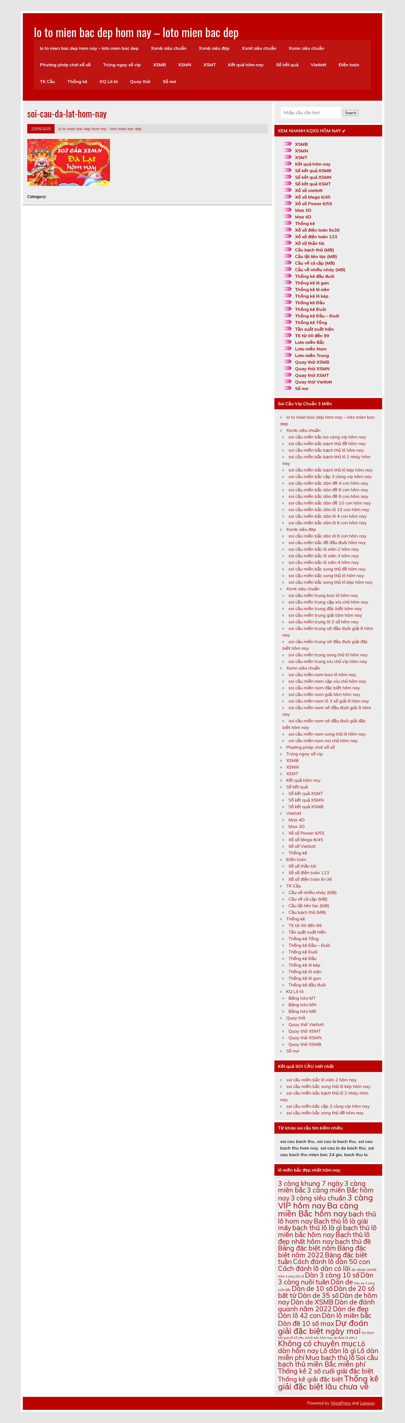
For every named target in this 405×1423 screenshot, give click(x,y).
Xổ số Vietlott (302, 846)
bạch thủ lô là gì (317, 1227)
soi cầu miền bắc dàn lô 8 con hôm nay (327, 536)
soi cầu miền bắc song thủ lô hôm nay (326, 575)
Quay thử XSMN (312, 368)
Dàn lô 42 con (299, 1315)
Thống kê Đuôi (310, 309)
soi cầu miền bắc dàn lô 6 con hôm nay (327, 522)
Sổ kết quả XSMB (313, 170)
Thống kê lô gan (312, 283)
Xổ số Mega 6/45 (313, 197)
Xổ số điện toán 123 (316, 236)
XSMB (159, 64)
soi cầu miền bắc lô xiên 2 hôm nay (323, 549)
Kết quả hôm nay (246, 64)
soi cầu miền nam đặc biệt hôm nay (324, 687)
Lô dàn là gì (338, 1350)
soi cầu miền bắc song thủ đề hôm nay (327, 569)
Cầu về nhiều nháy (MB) (320, 269)
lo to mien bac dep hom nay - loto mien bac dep (99, 128)
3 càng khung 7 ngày (310, 1183)
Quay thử (140, 81)
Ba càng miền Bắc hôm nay (318, 1209)
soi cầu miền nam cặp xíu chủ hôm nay (327, 681)
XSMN (184, 64)
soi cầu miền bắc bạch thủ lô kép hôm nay (330, 470)
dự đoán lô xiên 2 (345, 1338)
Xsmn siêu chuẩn (306, 48)
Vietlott (318, 64)
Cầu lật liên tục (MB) (316, 256)
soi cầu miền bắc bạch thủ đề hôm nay (327, 443)
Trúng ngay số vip (122, 64)
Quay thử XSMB (312, 362)
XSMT (210, 64)
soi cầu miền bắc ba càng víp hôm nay (327, 437)
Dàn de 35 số (318, 1295)
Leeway (367, 1403)
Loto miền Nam (310, 349)
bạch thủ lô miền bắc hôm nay (327, 1231)
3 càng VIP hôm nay (325, 1201)
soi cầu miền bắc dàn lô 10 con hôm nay (328, 509)
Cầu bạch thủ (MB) (314, 250)
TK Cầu (47, 81)
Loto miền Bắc (309, 342)
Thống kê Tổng (311, 322)
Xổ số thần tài (309, 243)
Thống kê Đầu (310, 302)
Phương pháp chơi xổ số (65, 64)
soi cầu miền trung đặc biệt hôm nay (325, 608)
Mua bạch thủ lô (330, 1357)
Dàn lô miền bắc (346, 1315)
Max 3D (303, 210)
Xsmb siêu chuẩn (169, 48)
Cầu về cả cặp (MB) (315, 263)
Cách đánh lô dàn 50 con (331, 1261)
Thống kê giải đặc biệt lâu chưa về (328, 1382)
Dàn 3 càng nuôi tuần (325, 1278)
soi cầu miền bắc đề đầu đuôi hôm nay (327, 542)
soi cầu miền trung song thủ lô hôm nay (328, 654)
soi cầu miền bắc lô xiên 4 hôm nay (323, 562)
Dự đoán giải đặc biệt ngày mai (323, 1327)
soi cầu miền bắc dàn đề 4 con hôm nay (328, 483)
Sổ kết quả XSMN (313, 177)
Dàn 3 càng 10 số (332, 1275)
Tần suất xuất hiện (314, 329)
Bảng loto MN (302, 1004)
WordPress (341, 1403)
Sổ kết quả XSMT (313, 184)
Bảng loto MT (302, 998)
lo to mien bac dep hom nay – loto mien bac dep (136, 31)
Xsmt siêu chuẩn (259, 48)
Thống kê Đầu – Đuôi (317, 316)
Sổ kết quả (287, 64)
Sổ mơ (169, 81)
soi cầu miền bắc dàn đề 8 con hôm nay (328, 496)
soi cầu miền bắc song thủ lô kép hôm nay (330, 582)
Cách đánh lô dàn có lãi (314, 1268)
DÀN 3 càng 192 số (291, 1276)
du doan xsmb (364, 1269)
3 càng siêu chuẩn (318, 1198)
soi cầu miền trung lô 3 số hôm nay (323, 621)
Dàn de (342, 1281)
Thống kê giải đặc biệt (310, 1379)
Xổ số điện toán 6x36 (317, 230)
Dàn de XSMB (312, 1302)
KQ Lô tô (109, 81)
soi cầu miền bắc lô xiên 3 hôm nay (323, 555)
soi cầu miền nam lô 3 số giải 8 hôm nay (328, 701)
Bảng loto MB (302, 1011)
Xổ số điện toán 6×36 (310, 879)
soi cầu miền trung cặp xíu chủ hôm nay (328, 602)
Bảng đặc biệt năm (307, 1248)
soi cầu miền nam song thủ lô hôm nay (327, 734)
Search (350, 113)
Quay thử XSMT (312, 375)
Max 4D (303, 217)
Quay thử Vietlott (313, 382)
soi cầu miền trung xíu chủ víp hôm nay (327, 661)
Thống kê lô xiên (312, 289)
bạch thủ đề (353, 1241)
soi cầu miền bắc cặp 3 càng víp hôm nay (330, 476)
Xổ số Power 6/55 (313, 203)
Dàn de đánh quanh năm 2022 (326, 1305)
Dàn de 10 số (312, 1288)
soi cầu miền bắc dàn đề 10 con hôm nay (329, 503)
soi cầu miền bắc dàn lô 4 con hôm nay (327, 516)
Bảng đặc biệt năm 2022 (322, 1251)
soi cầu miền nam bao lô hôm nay (322, 674)
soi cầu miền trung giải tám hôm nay (325, 615)
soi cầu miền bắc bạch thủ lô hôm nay (326, 450)
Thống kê (77, 81)
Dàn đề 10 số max (306, 1323)
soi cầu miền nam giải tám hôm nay (324, 694)
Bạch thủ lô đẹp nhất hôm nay (324, 1238)
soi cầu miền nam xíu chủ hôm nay (323, 740)
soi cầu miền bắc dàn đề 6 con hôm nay (328, 489)
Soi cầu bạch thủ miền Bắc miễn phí (328, 1361)
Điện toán (349, 64)
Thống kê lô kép (311, 296)
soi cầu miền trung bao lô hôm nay (323, 595)
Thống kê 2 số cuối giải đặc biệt (326, 1371)
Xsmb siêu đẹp (214, 48)
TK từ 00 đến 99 (312, 335)
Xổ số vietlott (309, 190)
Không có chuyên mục (317, 1343)
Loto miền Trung (312, 355)
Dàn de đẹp (351, 1308)
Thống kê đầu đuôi (314, 276)
